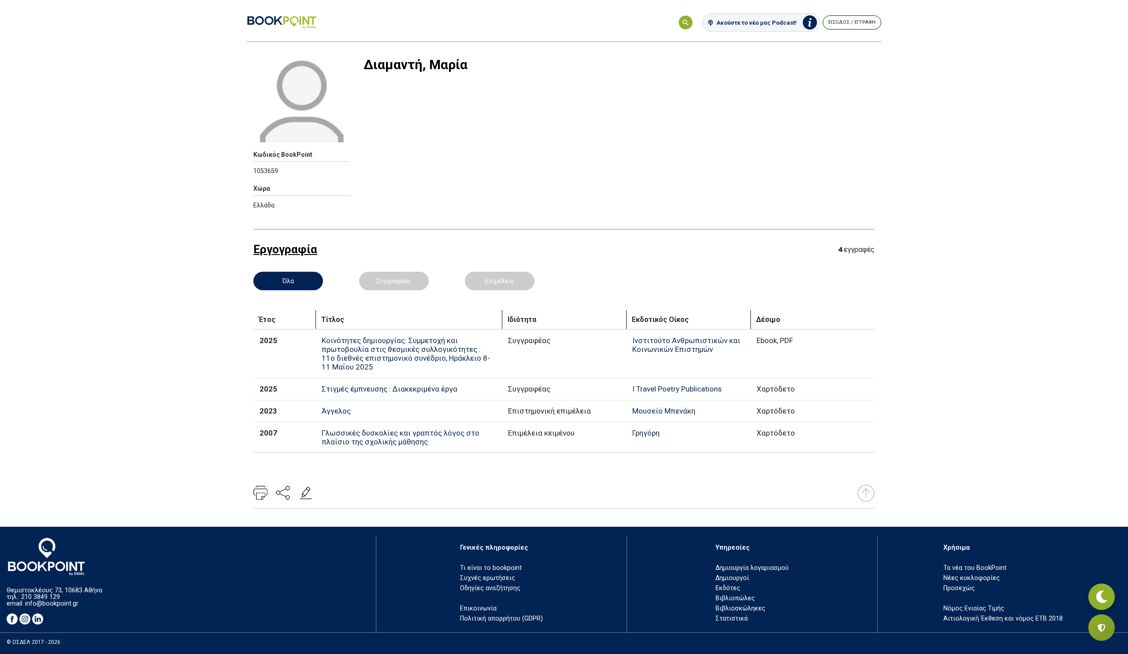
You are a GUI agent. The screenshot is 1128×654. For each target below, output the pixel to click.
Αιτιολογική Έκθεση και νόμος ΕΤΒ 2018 (1003, 618)
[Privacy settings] (1101, 627)
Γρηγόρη (646, 433)
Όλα (288, 281)
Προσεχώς (959, 588)
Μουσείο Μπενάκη (663, 410)
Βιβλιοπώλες (735, 598)
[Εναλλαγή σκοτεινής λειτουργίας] (1101, 597)
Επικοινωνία (478, 608)
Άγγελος (336, 410)
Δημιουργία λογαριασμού (752, 568)
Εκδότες (728, 588)
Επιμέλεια (499, 281)
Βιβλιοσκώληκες (740, 608)
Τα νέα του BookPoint (974, 568)
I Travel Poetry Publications (677, 388)
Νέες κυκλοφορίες (971, 578)
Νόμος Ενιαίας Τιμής (973, 608)
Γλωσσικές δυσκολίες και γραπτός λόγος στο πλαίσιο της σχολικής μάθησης (400, 437)
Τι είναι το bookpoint (491, 568)
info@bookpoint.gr (51, 603)
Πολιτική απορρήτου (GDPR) (501, 618)
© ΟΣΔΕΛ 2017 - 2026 (33, 642)
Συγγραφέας (394, 281)
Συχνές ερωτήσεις (487, 578)
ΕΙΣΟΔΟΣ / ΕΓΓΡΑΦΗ (852, 22)
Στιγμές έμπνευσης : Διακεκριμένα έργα (389, 388)
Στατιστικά (732, 618)
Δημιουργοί (732, 578)
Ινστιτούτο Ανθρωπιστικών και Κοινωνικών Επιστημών (686, 345)
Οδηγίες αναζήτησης (490, 588)
